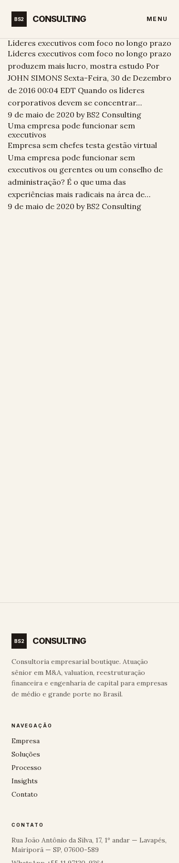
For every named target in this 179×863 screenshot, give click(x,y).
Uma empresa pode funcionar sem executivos (71, 130)
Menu (157, 18)
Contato (24, 794)
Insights (24, 781)
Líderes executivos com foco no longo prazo (89, 43)
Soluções (25, 754)
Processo (26, 767)
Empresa (25, 741)
